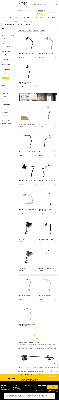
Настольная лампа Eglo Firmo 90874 (47, 53)
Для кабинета (28, 30)
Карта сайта (27, 385)
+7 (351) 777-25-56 (40, 11)
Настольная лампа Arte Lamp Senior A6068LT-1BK (27, 181)
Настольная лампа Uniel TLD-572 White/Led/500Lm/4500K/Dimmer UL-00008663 (27, 123)
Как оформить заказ (17, 388)
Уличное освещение (6, 104)
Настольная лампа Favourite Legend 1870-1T (27, 210)
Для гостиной (21, 30)
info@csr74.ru (23, 12)
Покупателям (16, 385)
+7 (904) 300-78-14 (40, 13)
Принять (52, 396)
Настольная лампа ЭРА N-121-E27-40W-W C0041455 (47, 123)
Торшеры (4, 96)
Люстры (3, 85)
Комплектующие (5, 117)
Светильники (5, 88)
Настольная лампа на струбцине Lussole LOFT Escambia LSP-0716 (46, 238)
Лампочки (4, 107)
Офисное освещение (6, 120)
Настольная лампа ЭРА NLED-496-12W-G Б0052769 (27, 296)
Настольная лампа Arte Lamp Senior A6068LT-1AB (47, 152)
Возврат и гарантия (17, 389)
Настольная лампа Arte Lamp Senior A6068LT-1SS (47, 181)
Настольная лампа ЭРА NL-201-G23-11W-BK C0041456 (27, 152)
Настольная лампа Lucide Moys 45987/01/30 (26, 238)
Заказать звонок (41, 14)
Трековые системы (6, 93)
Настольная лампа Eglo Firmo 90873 (27, 53)
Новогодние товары (6, 115)
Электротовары (5, 112)
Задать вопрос (51, 377)
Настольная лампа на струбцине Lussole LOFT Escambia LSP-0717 (46, 267)
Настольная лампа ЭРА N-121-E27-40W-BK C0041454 (27, 83)
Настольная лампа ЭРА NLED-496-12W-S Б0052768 (27, 325)
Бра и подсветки (5, 90)
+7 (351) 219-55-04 (40, 10)
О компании (4, 385)
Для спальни (36, 30)
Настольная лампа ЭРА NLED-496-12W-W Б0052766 (47, 296)
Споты (3, 101)
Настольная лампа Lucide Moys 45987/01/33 (26, 267)
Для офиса (42, 30)
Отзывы (2, 387)
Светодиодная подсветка (7, 123)
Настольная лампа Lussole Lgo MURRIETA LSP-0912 (46, 210)
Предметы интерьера (6, 109)
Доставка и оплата (16, 387)
